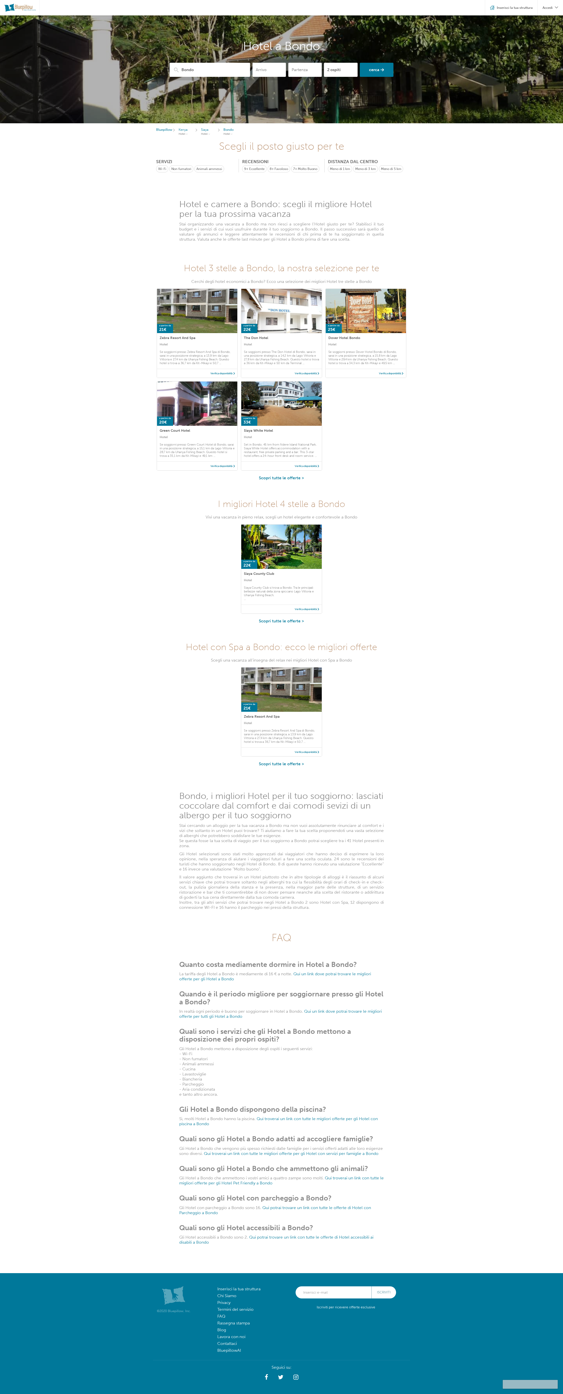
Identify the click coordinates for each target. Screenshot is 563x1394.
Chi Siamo (226, 1295)
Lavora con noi (231, 1336)
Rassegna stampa (233, 1323)
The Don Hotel (256, 338)
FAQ (221, 1316)
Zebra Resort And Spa (178, 338)
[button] (266, 1377)
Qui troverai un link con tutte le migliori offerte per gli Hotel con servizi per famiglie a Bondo (291, 1153)
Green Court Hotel (175, 430)
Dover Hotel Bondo (344, 338)
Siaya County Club (259, 574)
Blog (221, 1329)
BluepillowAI (229, 1350)
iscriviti (384, 1292)
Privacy (223, 1302)
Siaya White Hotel (258, 430)
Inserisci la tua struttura (239, 1288)
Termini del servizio (235, 1309)
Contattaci (227, 1343)
